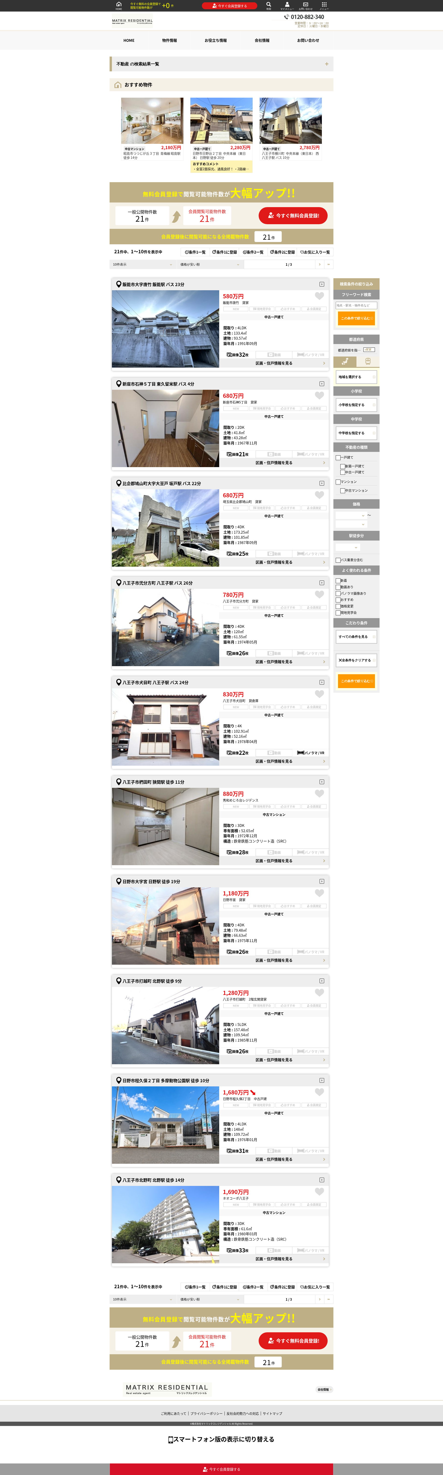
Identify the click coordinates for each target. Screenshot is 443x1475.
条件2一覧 (255, 252)
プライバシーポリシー (206, 1413)
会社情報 (262, 40)
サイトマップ (272, 1413)
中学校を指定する (352, 433)
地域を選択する (350, 377)
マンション (349, 481)
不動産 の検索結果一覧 (138, 64)
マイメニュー (287, 9)
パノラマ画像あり (353, 593)
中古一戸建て (355, 472)
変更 (368, 349)
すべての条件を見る (353, 636)
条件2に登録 (284, 252)
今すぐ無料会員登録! (297, 215)
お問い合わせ (306, 9)
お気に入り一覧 (317, 252)
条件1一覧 (197, 252)
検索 (268, 9)
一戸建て (347, 457)
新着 (344, 580)
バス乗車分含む (352, 559)
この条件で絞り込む (355, 318)
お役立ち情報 (216, 40)
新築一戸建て (355, 466)
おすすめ (347, 599)
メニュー (324, 9)
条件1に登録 (226, 252)
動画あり (347, 586)
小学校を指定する (352, 405)
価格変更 (347, 606)
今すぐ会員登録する (232, 5)
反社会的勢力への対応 (243, 1413)
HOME (119, 9)
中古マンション (356, 490)
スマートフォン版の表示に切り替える (224, 1439)
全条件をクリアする (356, 660)
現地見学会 (349, 612)
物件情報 (169, 40)
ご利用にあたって (173, 1413)
